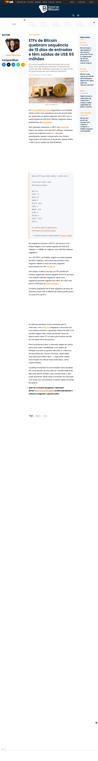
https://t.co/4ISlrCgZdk (46, 230)
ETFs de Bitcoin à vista (41, 110)
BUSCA (72, 2)
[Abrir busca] (73, 15)
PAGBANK (38, 2)
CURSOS (44, 2)
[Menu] (78, 15)
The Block (51, 266)
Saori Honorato (13, 55)
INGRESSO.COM (21, 2)
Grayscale (64, 127)
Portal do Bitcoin (49, 9)
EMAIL (91, 2)
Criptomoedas (34, 35)
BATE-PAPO (82, 2)
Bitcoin (46, 327)
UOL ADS (58, 2)
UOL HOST (30, 2)
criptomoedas (52, 283)
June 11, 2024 (66, 235)
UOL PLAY (51, 2)
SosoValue (47, 122)
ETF (53, 133)
